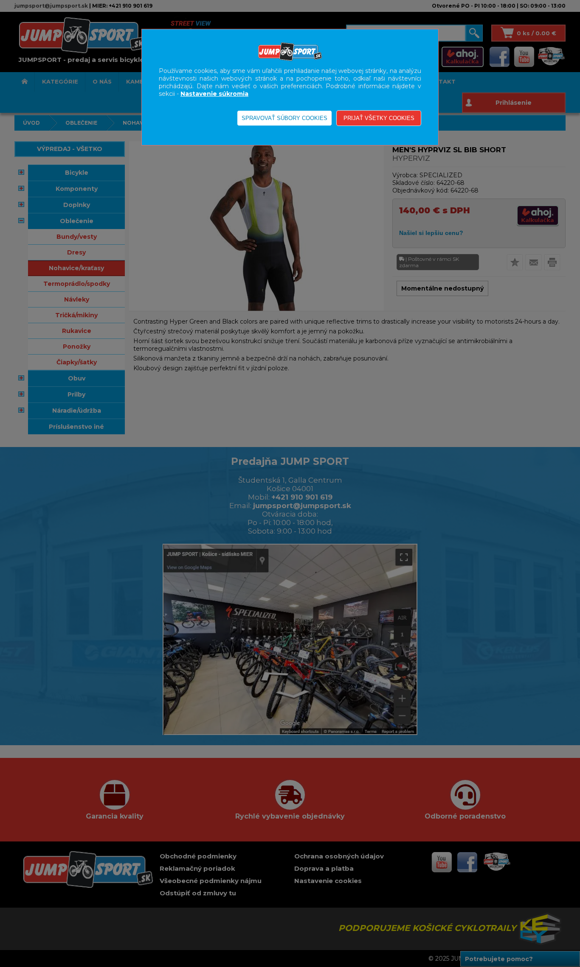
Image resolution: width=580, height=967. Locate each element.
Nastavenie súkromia (214, 94)
